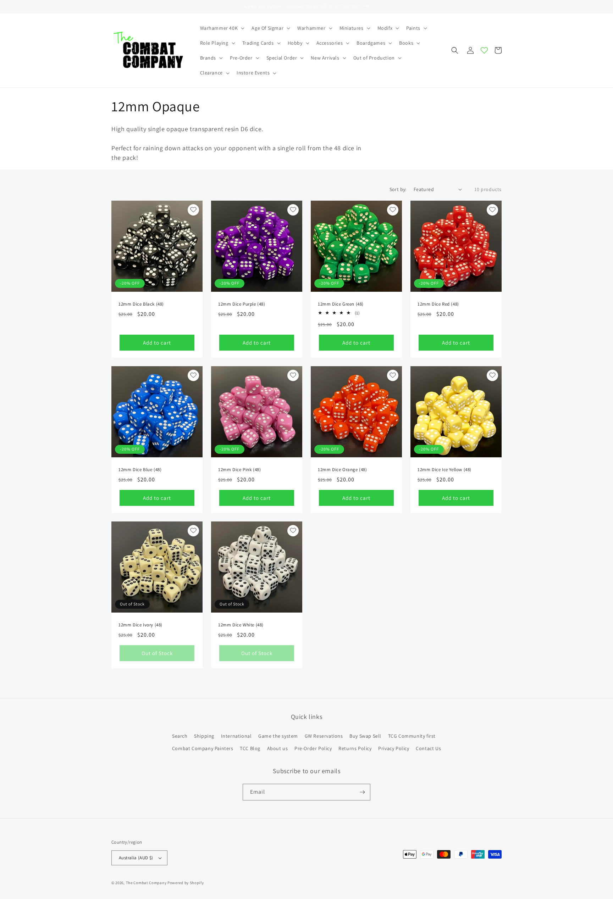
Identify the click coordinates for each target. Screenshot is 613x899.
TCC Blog (250, 748)
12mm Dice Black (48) (141, 304)
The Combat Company (146, 882)
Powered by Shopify (185, 882)
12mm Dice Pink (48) (239, 470)
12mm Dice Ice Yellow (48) (444, 470)
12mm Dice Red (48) (438, 304)
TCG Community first (412, 736)
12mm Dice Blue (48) (139, 470)
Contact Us (428, 748)
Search (180, 736)
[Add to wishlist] (193, 210)
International (236, 736)
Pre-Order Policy (313, 748)
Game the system (278, 736)
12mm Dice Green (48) (341, 304)
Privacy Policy (393, 748)
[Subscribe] (362, 792)
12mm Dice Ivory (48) (140, 625)
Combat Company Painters (202, 748)
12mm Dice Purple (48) (241, 304)
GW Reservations (324, 736)
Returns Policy (354, 748)
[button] (222, 28)
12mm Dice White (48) (241, 625)
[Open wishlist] (484, 50)
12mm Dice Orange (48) (342, 470)
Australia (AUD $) (136, 858)
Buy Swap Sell (365, 736)
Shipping (204, 736)
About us (277, 748)
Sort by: (398, 189)
